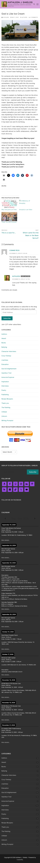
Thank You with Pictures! (8, 222)
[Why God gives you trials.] (9, 204)
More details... (5, 540)
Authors (24, 17)
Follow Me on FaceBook (11, 500)
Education (5, 364)
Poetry (3, 390)
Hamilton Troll (6, 373)
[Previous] (5, 518)
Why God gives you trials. (9, 209)
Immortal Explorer (7, 377)
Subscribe (7, 318)
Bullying (4, 347)
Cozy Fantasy (6, 356)
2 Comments (34, 17)
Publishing (5, 394)
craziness (4, 360)
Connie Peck (14, 250)
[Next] (35, 518)
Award (3, 338)
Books (3, 343)
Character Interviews (8, 351)
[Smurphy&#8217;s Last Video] (27, 204)
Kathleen (6, 17)
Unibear (4, 412)
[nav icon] (37, 4)
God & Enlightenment (8, 369)
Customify (20, 859)
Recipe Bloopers (7, 399)
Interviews (5, 386)
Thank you (5, 403)
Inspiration (5, 382)
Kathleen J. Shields (20, 2)
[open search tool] (34, 4)
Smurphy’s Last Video (25, 209)
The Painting (5, 407)
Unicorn (4, 416)
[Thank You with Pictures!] (9, 216)
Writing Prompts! (7, 420)
